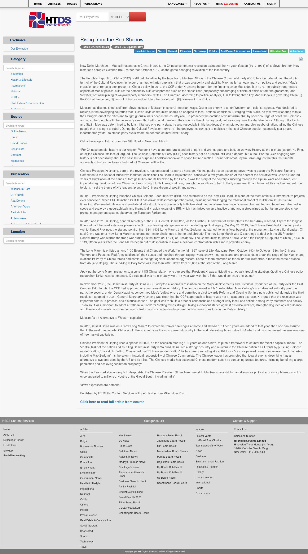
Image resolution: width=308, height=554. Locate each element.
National (16, 91)
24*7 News (17, 195)
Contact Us (252, 3)
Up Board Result (166, 477)
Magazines (17, 161)
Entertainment (88, 472)
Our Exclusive (19, 48)
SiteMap (8, 450)
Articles (54, 3)
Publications (93, 3)
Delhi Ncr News (128, 451)
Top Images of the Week (209, 445)
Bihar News (125, 446)
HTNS (227, 3)
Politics (15, 97)
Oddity (84, 499)
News (199, 451)
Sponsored (86, 531)
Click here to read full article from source (112, 401)
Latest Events (203, 435)
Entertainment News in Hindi (132, 474)
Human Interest (204, 477)
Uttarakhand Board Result (172, 482)
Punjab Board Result (169, 456)
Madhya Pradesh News (132, 461)
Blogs (83, 441)
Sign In (271, 3)
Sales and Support (244, 435)
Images (72, 3)
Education (17, 74)
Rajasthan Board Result (170, 461)
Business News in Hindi (132, 481)
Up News (124, 440)
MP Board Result (166, 446)
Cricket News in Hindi (131, 492)
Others (84, 504)
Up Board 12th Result (169, 472)
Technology (200, 51)
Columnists (17, 149)
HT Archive (9, 445)
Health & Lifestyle (21, 79)
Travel (161, 51)
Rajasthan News (128, 456)
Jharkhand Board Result (171, 440)
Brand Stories (19, 143)
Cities (83, 451)
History (200, 472)
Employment (87, 467)
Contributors (203, 493)
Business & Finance (91, 446)
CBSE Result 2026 (129, 507)
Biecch (15, 137)
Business (201, 456)
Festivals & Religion (207, 466)
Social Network (88, 525)
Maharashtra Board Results (172, 451)
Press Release (88, 515)
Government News (90, 478)
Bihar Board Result (129, 502)
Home (38, 3)
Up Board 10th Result (169, 467)
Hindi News (125, 435)
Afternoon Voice (20, 206)
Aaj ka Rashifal (127, 486)
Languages (176, 3)
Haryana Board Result (169, 435)
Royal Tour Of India (210, 440)
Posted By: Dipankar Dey (128, 47)
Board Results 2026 (130, 497)
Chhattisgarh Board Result (134, 513)
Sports (84, 536)
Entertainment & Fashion (210, 461)
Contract (16, 155)
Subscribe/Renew (13, 439)
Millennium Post (20, 189)
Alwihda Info (18, 212)
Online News (18, 131)
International (18, 85)
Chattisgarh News (129, 467)
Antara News (18, 218)
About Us (200, 3)
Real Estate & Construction (27, 103)
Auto (82, 435)
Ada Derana (18, 200)
